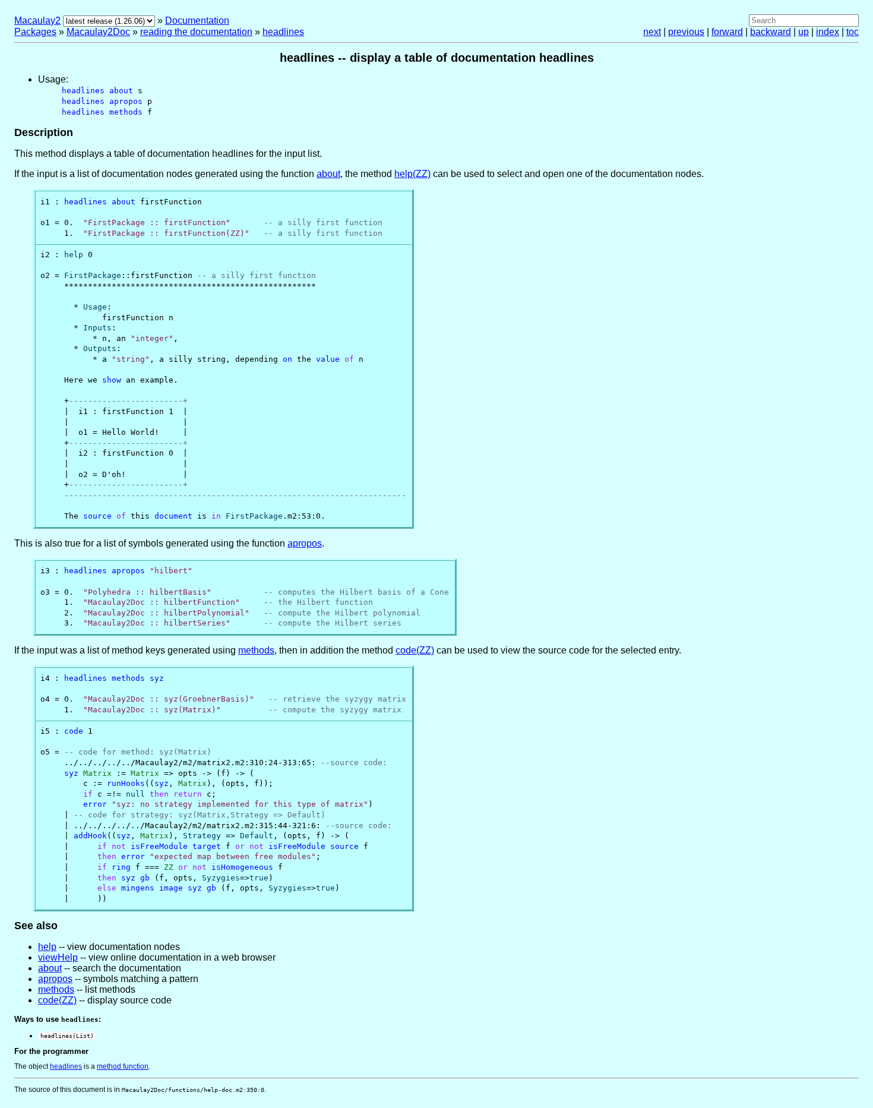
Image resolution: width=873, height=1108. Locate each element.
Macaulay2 (37, 20)
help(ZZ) (412, 174)
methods (256, 650)
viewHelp (58, 957)
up (803, 32)
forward (727, 32)
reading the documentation (196, 32)
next (652, 32)
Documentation (197, 20)
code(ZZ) (415, 650)
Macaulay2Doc (98, 32)
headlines (283, 32)
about (328, 174)
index (827, 32)
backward (770, 32)
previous (686, 32)
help (47, 947)
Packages (35, 32)
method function (122, 1066)
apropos (304, 543)
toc (852, 32)
